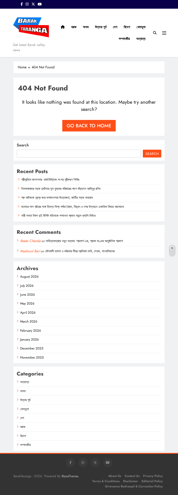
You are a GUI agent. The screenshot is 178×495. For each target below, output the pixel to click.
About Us (114, 476)
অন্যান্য (140, 38)
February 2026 (30, 330)
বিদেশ (127, 27)
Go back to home (89, 125)
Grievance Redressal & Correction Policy (134, 486)
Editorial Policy (152, 481)
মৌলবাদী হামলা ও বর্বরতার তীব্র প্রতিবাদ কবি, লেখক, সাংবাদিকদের (80, 251)
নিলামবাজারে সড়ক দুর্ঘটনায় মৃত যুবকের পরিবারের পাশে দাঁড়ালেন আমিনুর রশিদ (61, 188)
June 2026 (27, 294)
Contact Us (132, 476)
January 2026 (29, 339)
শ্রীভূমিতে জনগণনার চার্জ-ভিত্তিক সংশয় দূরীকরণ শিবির (50, 179)
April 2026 (28, 312)
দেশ (115, 27)
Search (23, 145)
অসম (86, 27)
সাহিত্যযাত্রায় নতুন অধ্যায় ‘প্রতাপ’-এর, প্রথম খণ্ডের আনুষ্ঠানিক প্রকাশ (84, 241)
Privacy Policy (153, 476)
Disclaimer (130, 481)
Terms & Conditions (106, 481)
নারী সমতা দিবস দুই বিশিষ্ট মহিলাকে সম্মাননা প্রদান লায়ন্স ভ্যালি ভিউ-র (58, 215)
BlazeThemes (70, 476)
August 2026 (29, 276)
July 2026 (27, 285)
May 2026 (27, 303)
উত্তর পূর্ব (100, 27)
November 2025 (32, 357)
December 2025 (31, 348)
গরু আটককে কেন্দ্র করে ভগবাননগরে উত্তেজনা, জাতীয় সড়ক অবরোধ (57, 197)
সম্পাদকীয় (124, 38)
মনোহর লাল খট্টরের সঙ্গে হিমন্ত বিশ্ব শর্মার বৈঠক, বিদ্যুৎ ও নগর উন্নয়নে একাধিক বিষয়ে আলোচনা (72, 206)
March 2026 (28, 321)
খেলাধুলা (141, 27)
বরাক (73, 27)
